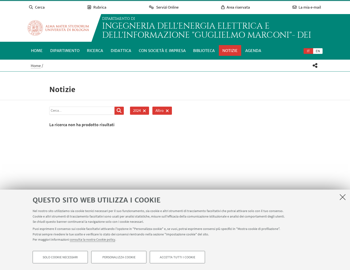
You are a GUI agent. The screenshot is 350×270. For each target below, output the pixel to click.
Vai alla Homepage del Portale (58, 28)
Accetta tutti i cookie (177, 257)
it (308, 51)
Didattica (121, 50)
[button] (315, 65)
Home (37, 50)
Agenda (253, 50)
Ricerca (95, 50)
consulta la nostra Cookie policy (92, 239)
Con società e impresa (162, 50)
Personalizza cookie (118, 257)
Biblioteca (204, 50)
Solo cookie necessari (60, 257)
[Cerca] (119, 111)
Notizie (230, 50)
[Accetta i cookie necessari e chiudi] (342, 197)
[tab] (308, 50)
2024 (135, 111)
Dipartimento (65, 50)
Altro (158, 111)
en (318, 51)
